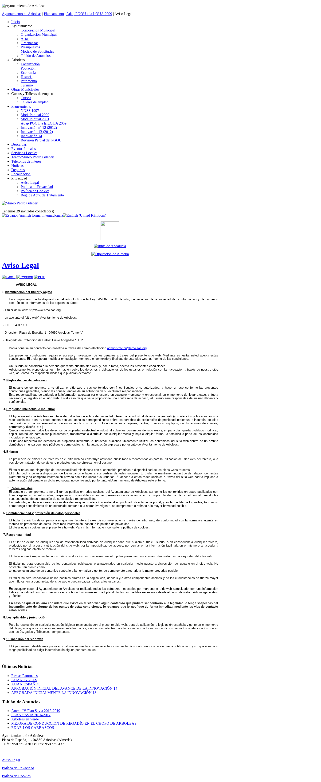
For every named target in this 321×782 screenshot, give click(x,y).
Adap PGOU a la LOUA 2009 (89, 14)
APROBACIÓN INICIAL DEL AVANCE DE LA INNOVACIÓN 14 (64, 688)
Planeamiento (54, 14)
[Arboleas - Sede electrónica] (110, 239)
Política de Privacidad (18, 768)
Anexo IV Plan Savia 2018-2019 (35, 711)
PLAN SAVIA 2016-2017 (31, 715)
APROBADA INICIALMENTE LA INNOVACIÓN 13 (53, 693)
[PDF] (39, 277)
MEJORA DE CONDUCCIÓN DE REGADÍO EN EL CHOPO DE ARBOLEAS (74, 723)
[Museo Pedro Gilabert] (20, 203)
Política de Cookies (16, 776)
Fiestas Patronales (24, 676)
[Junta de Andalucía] (110, 246)
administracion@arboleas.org (127, 348)
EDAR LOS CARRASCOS (32, 728)
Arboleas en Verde (25, 719)
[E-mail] (9, 277)
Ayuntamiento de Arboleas (21, 14)
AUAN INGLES (24, 680)
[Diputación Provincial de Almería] (110, 254)
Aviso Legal (20, 265)
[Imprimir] (24, 277)
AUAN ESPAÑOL (26, 684)
